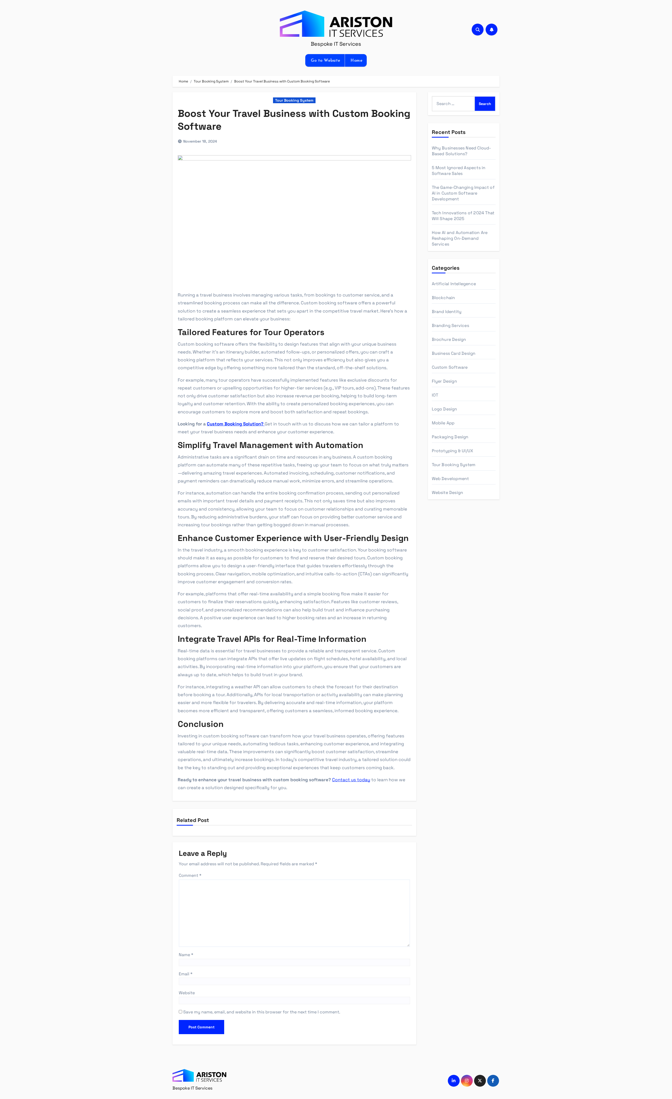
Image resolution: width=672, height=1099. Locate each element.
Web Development (450, 478)
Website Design (447, 492)
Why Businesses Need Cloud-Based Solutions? (461, 151)
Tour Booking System (294, 100)
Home (356, 61)
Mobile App (443, 423)
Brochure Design (449, 339)
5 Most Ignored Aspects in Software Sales (459, 170)
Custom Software (450, 367)
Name (186, 954)
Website (187, 993)
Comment (190, 875)
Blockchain (443, 297)
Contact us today (351, 780)
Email (185, 974)
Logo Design (444, 409)
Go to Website (324, 61)
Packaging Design (450, 437)
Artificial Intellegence (454, 284)
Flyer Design (444, 381)
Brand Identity (447, 311)
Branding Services (450, 325)
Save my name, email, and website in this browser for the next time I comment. (261, 1012)
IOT (435, 395)
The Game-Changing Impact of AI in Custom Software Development (463, 193)
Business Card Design (454, 353)
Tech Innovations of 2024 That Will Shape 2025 (463, 215)
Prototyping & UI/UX (452, 451)
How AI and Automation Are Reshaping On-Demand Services (460, 238)
